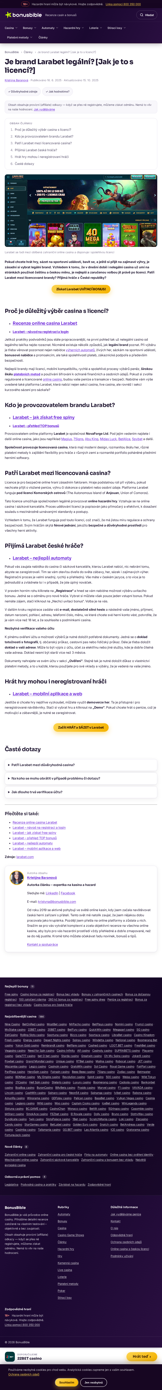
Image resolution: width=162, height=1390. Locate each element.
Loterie (93, 28)
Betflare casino (76, 1045)
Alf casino (83, 1050)
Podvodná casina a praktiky (38, 1184)
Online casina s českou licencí (130, 1249)
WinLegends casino (134, 1103)
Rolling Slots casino (32, 1035)
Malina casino (104, 1061)
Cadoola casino (129, 1082)
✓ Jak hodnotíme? (58, 91)
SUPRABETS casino (127, 1050)
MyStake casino (15, 1029)
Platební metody (18, 37)
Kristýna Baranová (16, 80)
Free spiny (11, 994)
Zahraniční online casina (20, 1154)
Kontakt (116, 1221)
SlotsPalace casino (58, 1119)
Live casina (65, 1270)
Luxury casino (82, 1082)
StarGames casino (36, 1124)
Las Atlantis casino (96, 1129)
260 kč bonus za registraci (65, 999)
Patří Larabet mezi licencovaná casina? (43, 143)
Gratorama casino (137, 1129)
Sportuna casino (57, 1035)
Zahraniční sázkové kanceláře (59, 1159)
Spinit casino (95, 1077)
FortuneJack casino (17, 1135)
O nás (114, 1228)
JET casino (145, 1061)
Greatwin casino (91, 1056)
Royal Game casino (122, 1066)
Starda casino (70, 1056)
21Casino (21, 1082)
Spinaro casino (57, 1092)
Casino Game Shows (71, 1235)
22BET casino (36, 1029)
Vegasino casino (15, 1050)
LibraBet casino (122, 1035)
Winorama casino (38, 1098)
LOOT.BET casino (120, 1045)
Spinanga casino (101, 1092)
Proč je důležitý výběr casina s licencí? (43, 130)
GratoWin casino (81, 1066)
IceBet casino (110, 1103)
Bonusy (28, 28)
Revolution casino (73, 1077)
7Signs (78, 439)
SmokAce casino (37, 1114)
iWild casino (44, 1103)
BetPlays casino (102, 1024)
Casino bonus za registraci (37, 994)
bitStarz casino (14, 1114)
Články (43, 37)
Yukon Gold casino (27, 1045)
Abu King (91, 439)
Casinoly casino (102, 1050)
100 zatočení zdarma (32, 999)
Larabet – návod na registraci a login (41, 332)
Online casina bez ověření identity (131, 1154)
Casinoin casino (58, 1066)
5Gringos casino (118, 1108)
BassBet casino (104, 1098)
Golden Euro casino (85, 1124)
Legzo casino (37, 1066)
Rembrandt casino (52, 1045)
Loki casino (126, 1119)
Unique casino (65, 1061)
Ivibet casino (122, 1092)
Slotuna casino (14, 1108)
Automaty (48, 28)
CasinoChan (57, 1108)
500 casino (113, 1077)
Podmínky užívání (122, 1256)
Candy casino (13, 1124)
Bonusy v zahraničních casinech (102, 994)
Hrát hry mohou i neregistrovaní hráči (42, 157)
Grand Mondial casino (40, 1061)
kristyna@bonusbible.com (57, 902)
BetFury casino (77, 1029)
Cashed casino (97, 1045)
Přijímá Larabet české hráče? (36, 150)
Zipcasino (142, 1119)
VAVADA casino (142, 1087)
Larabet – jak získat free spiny (43, 417)
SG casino (143, 1029)
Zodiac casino (126, 1071)
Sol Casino (100, 1066)
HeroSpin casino (37, 1071)
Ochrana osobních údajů (126, 1242)
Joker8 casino (141, 1056)
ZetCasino (11, 1035)
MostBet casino (57, 1024)
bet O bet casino (48, 1056)
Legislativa (11, 1184)
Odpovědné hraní (122, 1235)
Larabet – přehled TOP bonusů (36, 426)
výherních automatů (80, 350)
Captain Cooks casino (86, 1103)
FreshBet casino (145, 1045)
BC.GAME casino (36, 1108)
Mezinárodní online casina (21, 1159)
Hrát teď (142, 1356)
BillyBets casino (65, 1087)
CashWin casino (35, 1092)
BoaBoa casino (24, 1087)
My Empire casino (48, 1077)
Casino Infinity (66, 1050)
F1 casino (124, 1087)
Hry (60, 1256)
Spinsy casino (81, 1040)
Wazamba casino (16, 1066)
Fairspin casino (60, 1071)
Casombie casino (142, 1108)
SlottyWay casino (142, 1114)
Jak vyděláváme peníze (126, 1214)
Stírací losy (114, 28)
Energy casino (32, 1040)
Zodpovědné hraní (99, 1184)
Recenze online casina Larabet (45, 323)
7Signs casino (106, 1071)
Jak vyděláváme (44, 109)
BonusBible (12, 52)
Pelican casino (83, 1098)
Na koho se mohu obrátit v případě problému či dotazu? (55, 778)
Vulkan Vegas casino (130, 1098)
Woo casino (62, 1103)
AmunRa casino (15, 1098)
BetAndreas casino (132, 1124)
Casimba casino (25, 1129)
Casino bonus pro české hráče (53, 1004)
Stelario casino (61, 1082)
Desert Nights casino (57, 1040)
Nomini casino (124, 1024)
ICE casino (117, 1129)
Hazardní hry (72, 28)
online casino (52, 379)
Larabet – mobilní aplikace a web (47, 693)
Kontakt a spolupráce (42, 944)
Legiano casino (25, 1103)
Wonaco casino (77, 1108)
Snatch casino (109, 1124)
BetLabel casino (60, 1124)
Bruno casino (120, 1114)
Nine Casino (12, 1024)
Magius (66, 439)
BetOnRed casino (33, 1024)
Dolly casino (101, 1114)
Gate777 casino (25, 1056)
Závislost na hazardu (72, 1184)
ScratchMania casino (103, 1119)
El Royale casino (81, 1114)
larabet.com (25, 857)
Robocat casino (125, 1061)
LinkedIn (52, 893)
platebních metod (27, 374)
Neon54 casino (78, 1092)
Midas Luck (108, 439)
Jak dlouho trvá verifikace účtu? (36, 792)
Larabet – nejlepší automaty (42, 558)
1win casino (36, 1119)
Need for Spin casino (41, 1050)
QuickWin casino (100, 1029)
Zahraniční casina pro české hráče (60, 1154)
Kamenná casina (68, 1263)
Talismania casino (49, 1129)
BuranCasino (45, 1087)
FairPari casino (146, 1066)
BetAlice (124, 439)
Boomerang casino (105, 1082)
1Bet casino (80, 1119)
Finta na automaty (96, 1154)
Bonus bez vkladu (68, 994)
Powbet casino (14, 1061)
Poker (61, 1290)
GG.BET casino (72, 1129)
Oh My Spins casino (117, 1056)
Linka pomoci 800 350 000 (22, 1324)
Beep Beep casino (83, 1071)
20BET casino (56, 1029)
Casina (9, 28)
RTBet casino (84, 1061)
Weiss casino (130, 1077)
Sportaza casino (99, 1035)
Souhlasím (66, 1382)
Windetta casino (102, 1040)
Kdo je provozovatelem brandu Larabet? (44, 136)
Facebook (68, 893)
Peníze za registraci (120, 999)
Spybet (137, 439)
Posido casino (86, 1087)
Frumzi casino (144, 1024)
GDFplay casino (62, 1098)
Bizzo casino (78, 1035)
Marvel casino (107, 1087)
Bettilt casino (97, 1108)
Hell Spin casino (39, 1082)
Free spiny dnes (95, 999)
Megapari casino (123, 1029)
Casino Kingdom (144, 1035)
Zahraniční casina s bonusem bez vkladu (107, 1159)
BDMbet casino (25, 1077)
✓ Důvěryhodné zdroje (22, 91)
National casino (125, 1040)
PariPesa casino (15, 1071)
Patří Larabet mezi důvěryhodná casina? (43, 765)
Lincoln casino (14, 1092)
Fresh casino (13, 1040)
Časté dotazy (24, 164)
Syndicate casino (16, 1119)
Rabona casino (142, 1092)
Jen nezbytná (94, 1382)
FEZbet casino (59, 1114)
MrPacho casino (79, 1024)
